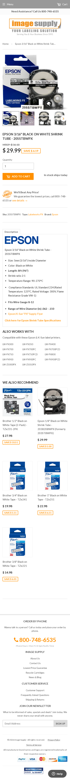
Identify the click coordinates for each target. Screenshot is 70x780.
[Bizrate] (39, 773)
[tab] (11, 231)
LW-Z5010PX (29, 364)
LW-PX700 (8, 349)
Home (5, 43)
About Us (35, 658)
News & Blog (35, 677)
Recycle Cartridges (35, 672)
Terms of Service (33, 745)
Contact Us (35, 663)
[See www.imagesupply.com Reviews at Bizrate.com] (33, 771)
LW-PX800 (50, 354)
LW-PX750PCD (30, 354)
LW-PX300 (8, 344)
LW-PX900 (8, 359)
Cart (64, 4)
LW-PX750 (8, 354)
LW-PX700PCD (52, 349)
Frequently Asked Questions (35, 695)
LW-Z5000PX (9, 364)
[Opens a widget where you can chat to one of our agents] (57, 774)
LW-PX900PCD (52, 359)
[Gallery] (35, 90)
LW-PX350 (27, 344)
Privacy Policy (54, 740)
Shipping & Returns (35, 699)
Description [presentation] (11, 231)
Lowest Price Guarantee (35, 668)
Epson (55, 214)
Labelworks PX (35, 214)
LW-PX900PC (29, 359)
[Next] (63, 118)
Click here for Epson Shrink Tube (24, 320)
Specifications (52, 320)
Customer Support (35, 690)
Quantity (7, 159)
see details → (19, 200)
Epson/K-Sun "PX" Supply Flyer (25, 313)
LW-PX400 (50, 344)
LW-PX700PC (29, 349)
